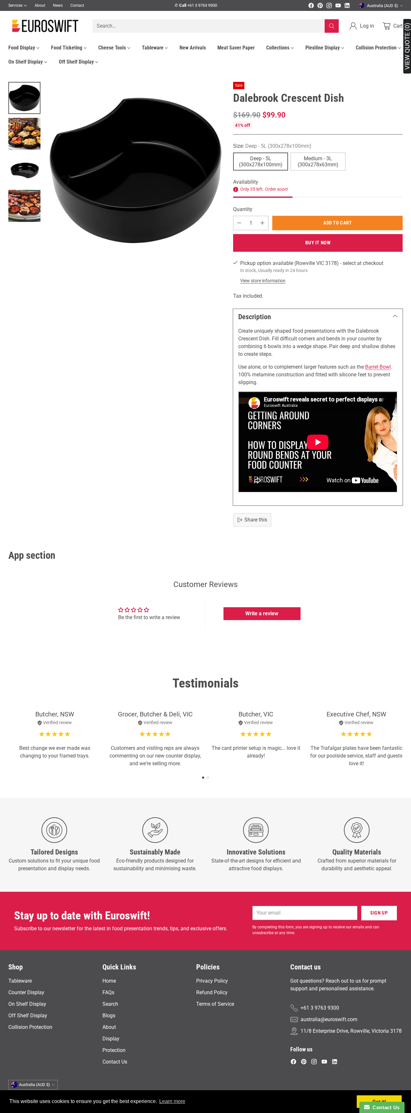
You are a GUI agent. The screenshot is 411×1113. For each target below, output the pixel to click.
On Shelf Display (27, 1004)
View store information (262, 280)
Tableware (20, 981)
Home (109, 981)
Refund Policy (212, 992)
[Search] (332, 26)
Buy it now (317, 243)
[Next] (401, 739)
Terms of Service (215, 1004)
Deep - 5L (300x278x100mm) (261, 161)
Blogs (108, 1015)
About (109, 1027)
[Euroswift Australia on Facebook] (311, 6)
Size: (272, 146)
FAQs (108, 992)
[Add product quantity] (262, 223)
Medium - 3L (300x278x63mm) (318, 161)
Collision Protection (30, 1027)
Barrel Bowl (378, 367)
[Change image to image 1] (24, 98)
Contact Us (114, 1062)
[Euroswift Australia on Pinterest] (320, 6)
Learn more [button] (172, 1101)
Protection (114, 1050)
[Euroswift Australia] (45, 26)
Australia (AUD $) (382, 5)
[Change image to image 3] (24, 170)
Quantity (242, 209)
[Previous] (10, 739)
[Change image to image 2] (24, 134)
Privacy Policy (212, 981)
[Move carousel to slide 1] (203, 777)
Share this (255, 520)
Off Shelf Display (27, 1015)
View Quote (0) (407, 46)
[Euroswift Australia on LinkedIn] (347, 6)
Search (110, 1004)
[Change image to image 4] (24, 206)
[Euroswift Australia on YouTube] (338, 6)
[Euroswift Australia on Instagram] (329, 6)
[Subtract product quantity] (239, 223)
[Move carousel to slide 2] (208, 777)
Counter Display (26, 992)
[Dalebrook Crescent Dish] (135, 170)
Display (110, 1039)
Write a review (261, 613)
